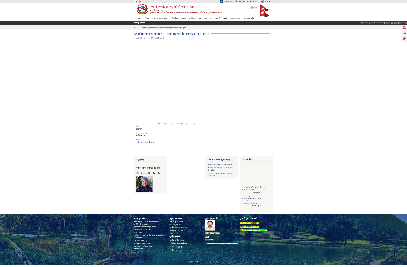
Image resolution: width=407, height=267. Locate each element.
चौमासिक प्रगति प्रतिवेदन (178, 243)
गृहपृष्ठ (139, 18)
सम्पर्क (225, 18)
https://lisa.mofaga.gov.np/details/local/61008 (222, 164)
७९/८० (138, 139)
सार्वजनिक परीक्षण (176, 250)
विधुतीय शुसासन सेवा (179, 18)
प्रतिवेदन (192, 18)
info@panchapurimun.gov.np (251, 198)
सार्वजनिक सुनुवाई (176, 247)
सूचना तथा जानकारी (205, 18)
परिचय (146, 18)
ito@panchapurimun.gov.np (251, 203)
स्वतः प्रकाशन (235, 18)
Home (136, 28)
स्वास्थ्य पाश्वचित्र (249, 18)
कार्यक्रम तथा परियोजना (160, 18)
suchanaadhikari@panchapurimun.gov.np (222, 243)
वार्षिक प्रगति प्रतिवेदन (177, 240)
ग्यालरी (217, 18)
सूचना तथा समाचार (142, 133)
